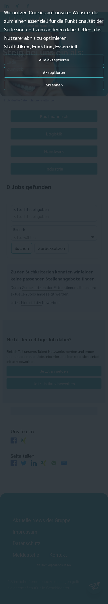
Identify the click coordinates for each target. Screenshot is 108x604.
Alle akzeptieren (54, 59)
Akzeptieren (54, 72)
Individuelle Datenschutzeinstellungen (30, 100)
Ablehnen (54, 84)
